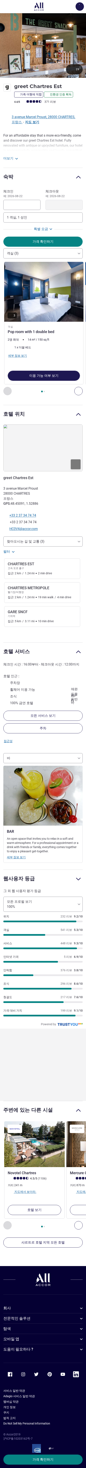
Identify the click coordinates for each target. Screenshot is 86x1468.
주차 (43, 728)
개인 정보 (9, 1407)
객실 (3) (13, 253)
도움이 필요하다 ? (18, 1349)
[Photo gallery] (43, 45)
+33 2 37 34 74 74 (22, 515)
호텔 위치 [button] (14, 414)
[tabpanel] (43, 328)
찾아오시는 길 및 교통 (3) (25, 541)
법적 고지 (9, 1418)
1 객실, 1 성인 (17, 217)
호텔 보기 (34, 1210)
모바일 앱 (11, 1339)
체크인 (13, 193)
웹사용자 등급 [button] (19, 878)
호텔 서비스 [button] (16, 651)
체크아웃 (55, 193)
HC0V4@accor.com (23, 529)
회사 (7, 1308)
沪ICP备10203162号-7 (18, 1438)
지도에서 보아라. (25, 1191)
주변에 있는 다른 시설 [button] (28, 1110)
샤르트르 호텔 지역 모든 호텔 (43, 1242)
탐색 (7, 1328)
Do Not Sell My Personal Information (26, 1423)
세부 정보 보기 (16, 857)
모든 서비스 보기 (43, 716)
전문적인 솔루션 (16, 1318)
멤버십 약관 (11, 1401)
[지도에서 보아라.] (43, 448)
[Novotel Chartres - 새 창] (34, 1144)
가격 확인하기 (43, 1459)
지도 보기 (32, 122)
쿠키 (6, 1412)
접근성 (8, 741)
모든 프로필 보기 (19, 904)
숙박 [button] (8, 177)
